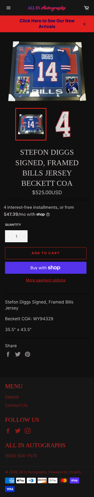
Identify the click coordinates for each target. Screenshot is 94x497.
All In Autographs (33, 472)
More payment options (46, 280)
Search (12, 397)
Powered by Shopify (65, 472)
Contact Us (16, 405)
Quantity (13, 224)
